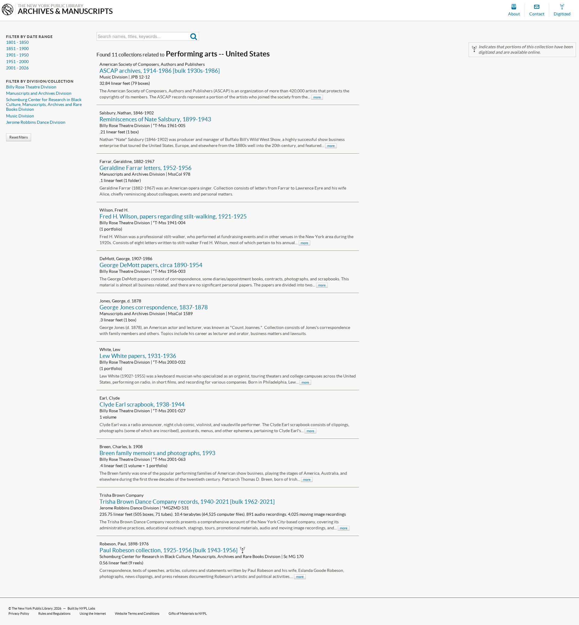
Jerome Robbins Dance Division (35, 122)
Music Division (20, 115)
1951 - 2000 (17, 61)
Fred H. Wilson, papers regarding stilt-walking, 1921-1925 (173, 216)
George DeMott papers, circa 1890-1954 (151, 265)
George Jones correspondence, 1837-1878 (154, 307)
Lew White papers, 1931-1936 (138, 355)
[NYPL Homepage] (7, 10)
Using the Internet (93, 613)
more (317, 97)
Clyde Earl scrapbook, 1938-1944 (142, 404)
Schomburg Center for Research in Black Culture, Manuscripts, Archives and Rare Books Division (44, 104)
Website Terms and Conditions (137, 613)
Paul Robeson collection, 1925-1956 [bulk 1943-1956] (169, 550)
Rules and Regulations (54, 613)
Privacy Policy (18, 613)
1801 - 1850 (17, 42)
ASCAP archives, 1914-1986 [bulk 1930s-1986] (160, 70)
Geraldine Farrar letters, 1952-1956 (145, 167)
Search (193, 36)
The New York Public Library (32, 608)
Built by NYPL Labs (81, 608)
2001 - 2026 (17, 67)
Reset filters (18, 137)
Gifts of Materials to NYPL (188, 613)
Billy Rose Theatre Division (31, 87)
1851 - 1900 (17, 48)
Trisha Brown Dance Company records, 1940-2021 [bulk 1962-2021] (187, 501)
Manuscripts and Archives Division (38, 93)
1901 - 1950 (17, 55)
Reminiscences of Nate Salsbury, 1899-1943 (155, 119)
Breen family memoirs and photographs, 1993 (157, 453)
